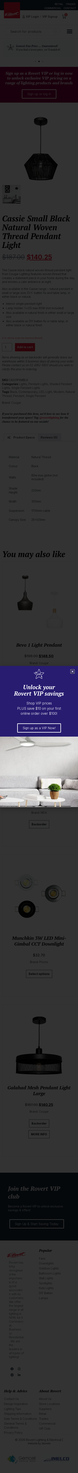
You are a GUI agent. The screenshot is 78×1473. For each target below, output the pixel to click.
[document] (39, 736)
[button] (72, 671)
